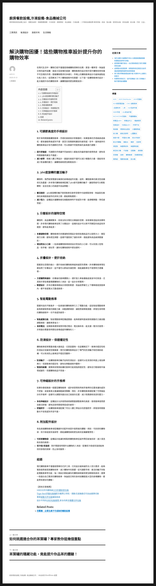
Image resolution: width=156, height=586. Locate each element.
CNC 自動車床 (132, 103)
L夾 (124, 108)
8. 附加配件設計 (46, 114)
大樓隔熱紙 (136, 129)
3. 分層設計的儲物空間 (48, 99)
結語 (42, 117)
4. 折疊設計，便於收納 (48, 102)
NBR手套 (116, 112)
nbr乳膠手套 (132, 108)
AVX (114, 99)
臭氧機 (140, 150)
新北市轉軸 (117, 142)
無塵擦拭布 (124, 146)
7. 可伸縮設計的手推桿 (48, 111)
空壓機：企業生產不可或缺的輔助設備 (53, 511)
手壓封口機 (126, 138)
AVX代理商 (138, 99)
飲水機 (133, 159)
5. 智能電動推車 (46, 105)
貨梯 (121, 155)
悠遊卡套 (116, 138)
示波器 (125, 150)
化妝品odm (126, 125)
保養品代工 (128, 121)
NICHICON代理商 (119, 116)
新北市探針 (136, 138)
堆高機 (115, 129)
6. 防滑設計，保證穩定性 (49, 108)
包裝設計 (116, 125)
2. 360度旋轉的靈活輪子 (49, 96)
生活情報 (47, 32)
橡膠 (132, 142)
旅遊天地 (36, 32)
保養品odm (117, 121)
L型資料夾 (116, 108)
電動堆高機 (124, 159)
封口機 (115, 133)
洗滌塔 (138, 142)
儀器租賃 (137, 121)
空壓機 (133, 150)
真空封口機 (117, 150)
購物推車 (129, 155)
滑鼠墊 (115, 146)
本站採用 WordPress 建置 (47, 575)
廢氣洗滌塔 (124, 133)
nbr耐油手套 (127, 112)
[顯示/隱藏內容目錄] (56, 90)
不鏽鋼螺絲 (133, 116)
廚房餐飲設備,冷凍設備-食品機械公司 (37, 18)
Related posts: (47, 120)
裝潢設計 (24, 32)
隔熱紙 (115, 159)
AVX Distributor (125, 99)
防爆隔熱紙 (139, 155)
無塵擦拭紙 (135, 146)
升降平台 (136, 125)
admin (12, 74)
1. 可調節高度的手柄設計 (49, 93)
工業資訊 (13, 32)
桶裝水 (125, 142)
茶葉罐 (115, 155)
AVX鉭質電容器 (118, 103)
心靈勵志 (134, 133)
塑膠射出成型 (125, 129)
